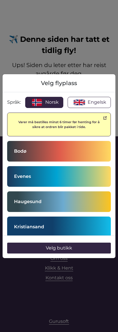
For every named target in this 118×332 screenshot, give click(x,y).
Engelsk (96, 102)
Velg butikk (59, 248)
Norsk (51, 102)
